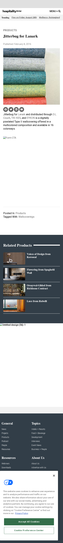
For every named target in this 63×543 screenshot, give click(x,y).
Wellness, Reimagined (49, 17)
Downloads (6, 468)
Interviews (36, 441)
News (4, 429)
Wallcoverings (26, 216)
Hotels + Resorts (38, 429)
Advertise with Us (39, 468)
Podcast (5, 441)
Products (10, 30)
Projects (5, 433)
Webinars (6, 464)
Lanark (21, 114)
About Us (35, 464)
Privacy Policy (21, 513)
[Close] (54, 475)
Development (37, 437)
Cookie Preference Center (29, 530)
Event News (36, 445)
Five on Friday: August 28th (24, 17)
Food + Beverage (38, 433)
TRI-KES (16, 117)
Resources (6, 449)
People (4, 445)
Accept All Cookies (29, 521)
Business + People (39, 449)
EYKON (31, 117)
